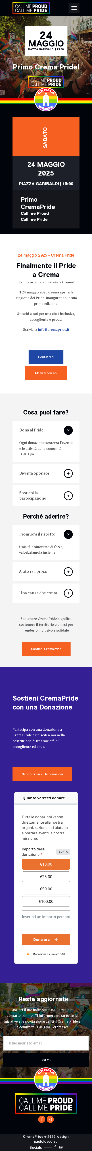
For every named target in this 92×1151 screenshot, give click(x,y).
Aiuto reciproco (33, 571)
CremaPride (33, 1136)
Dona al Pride (31, 430)
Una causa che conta (38, 592)
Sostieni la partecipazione (32, 495)
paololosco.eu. (46, 1141)
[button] (46, 430)
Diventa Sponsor (34, 473)
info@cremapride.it (53, 329)
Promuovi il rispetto (37, 534)
